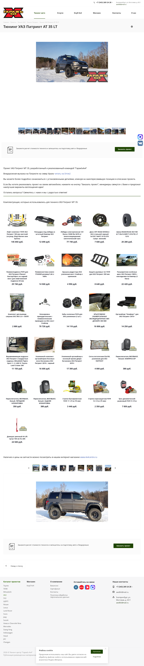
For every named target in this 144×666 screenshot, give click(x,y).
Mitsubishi (7, 592)
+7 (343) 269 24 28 (123, 586)
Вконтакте (76, 587)
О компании (56, 581)
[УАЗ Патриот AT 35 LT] (72, 501)
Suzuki (5, 620)
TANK (5, 589)
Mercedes (7, 626)
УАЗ (4, 595)
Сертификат (55, 589)
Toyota (6, 585)
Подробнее (97, 657)
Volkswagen (8, 633)
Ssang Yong (7, 629)
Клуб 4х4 (30, 585)
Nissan (6, 604)
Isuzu (5, 614)
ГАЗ (4, 598)
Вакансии (54, 585)
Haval (5, 636)
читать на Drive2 (62, 173)
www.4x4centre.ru (88, 457)
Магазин (31, 581)
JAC (4, 639)
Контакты (54, 592)
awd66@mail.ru (121, 4)
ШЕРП (5, 601)
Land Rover (7, 611)
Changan (6, 642)
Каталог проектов (11, 581)
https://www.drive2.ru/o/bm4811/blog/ (81, 587)
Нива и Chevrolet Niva (12, 623)
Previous (28, 468)
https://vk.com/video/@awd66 (87, 587)
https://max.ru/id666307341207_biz (93, 587)
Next (115, 468)
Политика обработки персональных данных (59, 596)
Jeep (5, 617)
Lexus (5, 607)
